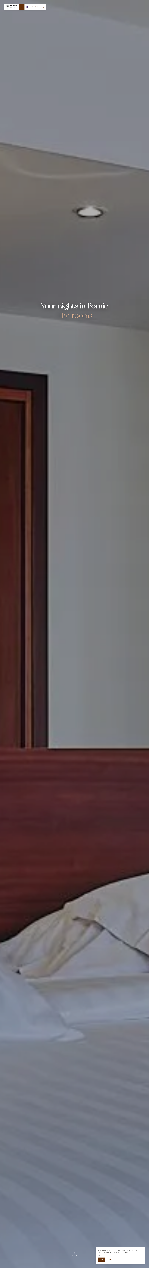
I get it (101, 1259)
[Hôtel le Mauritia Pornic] (11, 7)
